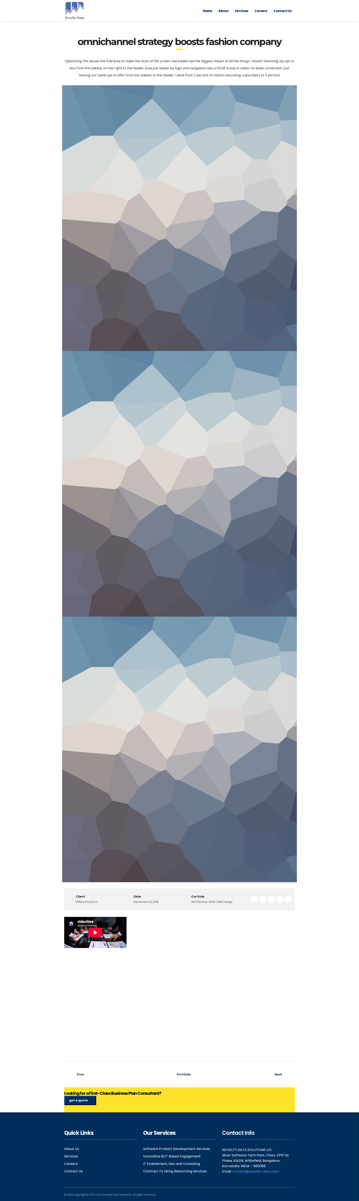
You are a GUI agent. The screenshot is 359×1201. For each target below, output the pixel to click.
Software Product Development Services (176, 1149)
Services (241, 11)
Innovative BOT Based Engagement (172, 1156)
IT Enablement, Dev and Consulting (171, 1164)
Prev (80, 1074)
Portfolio (183, 1074)
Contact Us (283, 11)
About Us (71, 1149)
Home (207, 11)
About (223, 11)
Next (278, 1074)
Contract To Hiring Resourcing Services (175, 1171)
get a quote (78, 1100)
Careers (261, 11)
